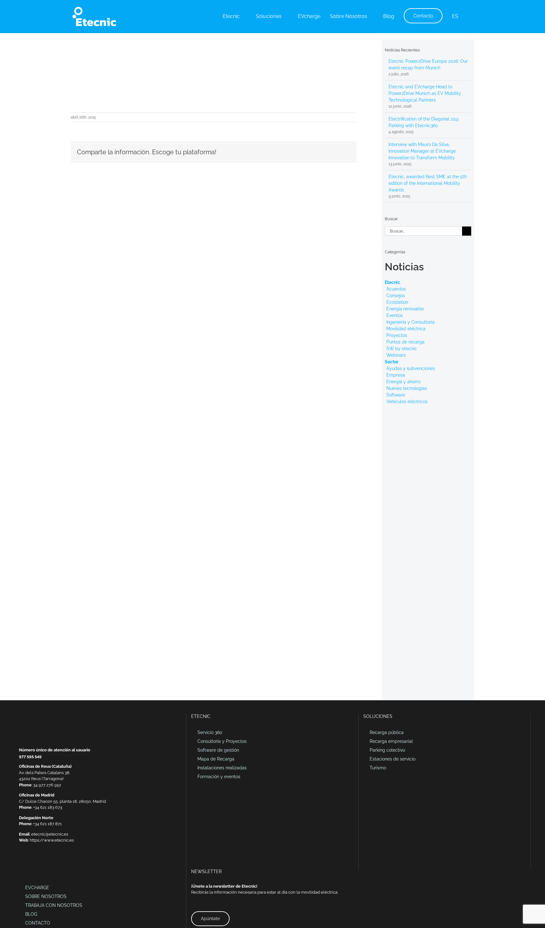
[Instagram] (54, 862)
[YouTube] (45, 862)
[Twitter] (37, 862)
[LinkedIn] (29, 862)
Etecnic (392, 282)
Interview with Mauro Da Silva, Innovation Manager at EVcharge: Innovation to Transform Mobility (423, 151)
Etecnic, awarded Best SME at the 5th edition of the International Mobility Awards (428, 183)
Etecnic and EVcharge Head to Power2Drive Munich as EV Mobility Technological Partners (425, 93)
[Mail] (21, 862)
